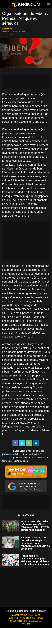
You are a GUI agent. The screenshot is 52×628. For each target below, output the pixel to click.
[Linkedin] (36, 443)
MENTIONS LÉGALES (34, 618)
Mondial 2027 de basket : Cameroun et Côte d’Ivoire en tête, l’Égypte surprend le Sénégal (35, 525)
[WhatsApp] (29, 443)
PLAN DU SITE (34, 615)
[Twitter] (22, 443)
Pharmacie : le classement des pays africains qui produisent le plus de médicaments (35, 560)
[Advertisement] (26, 82)
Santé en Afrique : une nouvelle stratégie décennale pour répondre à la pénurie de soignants (35, 543)
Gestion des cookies (36, 621)
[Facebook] (15, 443)
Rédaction (7, 28)
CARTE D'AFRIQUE (19, 615)
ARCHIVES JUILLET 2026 (18, 621)
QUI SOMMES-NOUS (17, 618)
